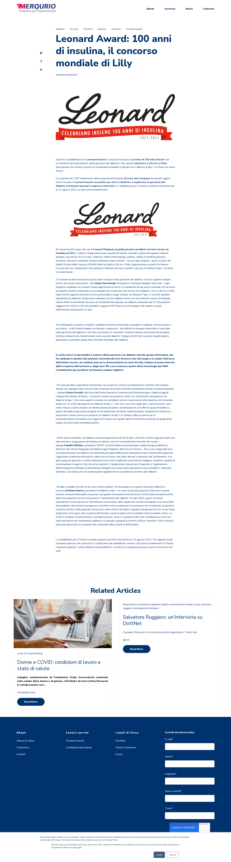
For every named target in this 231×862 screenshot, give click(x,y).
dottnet (133, 604)
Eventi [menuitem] (119, 754)
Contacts (208, 9)
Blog (125, 604)
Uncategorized (140, 608)
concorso (116, 29)
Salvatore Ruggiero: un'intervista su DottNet (162, 620)
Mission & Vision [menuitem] (25, 740)
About (150, 9)
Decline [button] (172, 854)
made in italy (193, 604)
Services (170, 9)
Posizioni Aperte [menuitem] (75, 740)
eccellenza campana (149, 604)
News (189, 9)
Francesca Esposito (66, 74)
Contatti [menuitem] (21, 754)
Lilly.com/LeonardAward (94, 189)
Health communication (173, 604)
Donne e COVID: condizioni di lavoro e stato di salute (59, 665)
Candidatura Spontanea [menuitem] (79, 747)
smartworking (35, 653)
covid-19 (22, 653)
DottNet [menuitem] (120, 740)
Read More (31, 702)
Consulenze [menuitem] (22, 747)
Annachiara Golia (26, 692)
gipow (126, 640)
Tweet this (191, 632)
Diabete (60, 29)
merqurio (154, 608)
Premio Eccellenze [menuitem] (126, 747)
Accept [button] (159, 854)
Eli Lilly (74, 29)
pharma (102, 29)
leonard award (134, 29)
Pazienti (88, 29)
